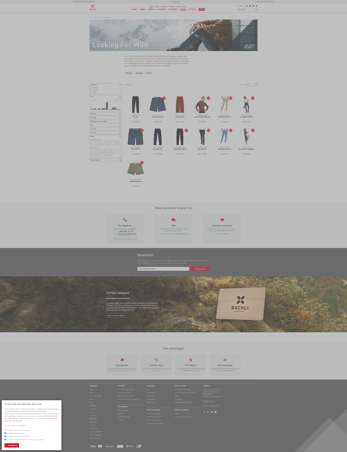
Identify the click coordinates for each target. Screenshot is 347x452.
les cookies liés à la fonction (14, 433)
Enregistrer (13, 445)
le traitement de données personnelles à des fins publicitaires (25, 440)
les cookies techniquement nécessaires (18, 430)
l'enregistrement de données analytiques (18, 436)
